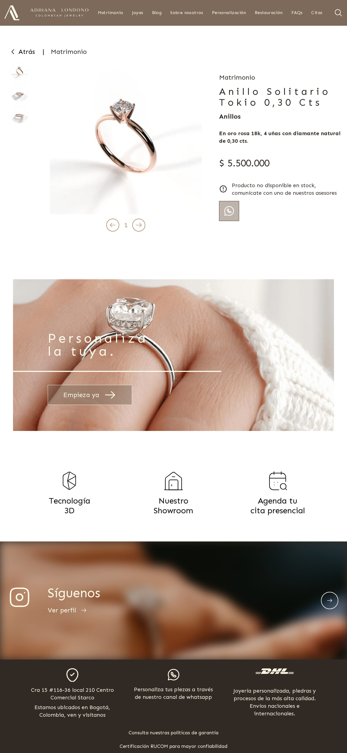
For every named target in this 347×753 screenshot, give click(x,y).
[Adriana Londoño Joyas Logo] (12, 12)
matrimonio (69, 52)
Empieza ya (81, 395)
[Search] (338, 12)
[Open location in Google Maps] (72, 675)
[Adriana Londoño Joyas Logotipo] (59, 12)
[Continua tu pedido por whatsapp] (229, 211)
